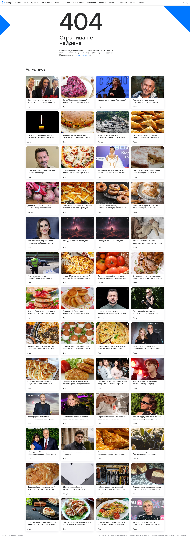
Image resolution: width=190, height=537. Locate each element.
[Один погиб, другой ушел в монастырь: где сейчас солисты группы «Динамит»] (42, 92)
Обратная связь (181, 535)
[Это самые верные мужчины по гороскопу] (77, 444)
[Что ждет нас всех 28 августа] (77, 233)
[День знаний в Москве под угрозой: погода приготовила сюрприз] (147, 303)
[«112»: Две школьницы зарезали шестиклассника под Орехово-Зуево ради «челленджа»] (42, 127)
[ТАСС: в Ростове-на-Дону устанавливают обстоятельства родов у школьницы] (147, 233)
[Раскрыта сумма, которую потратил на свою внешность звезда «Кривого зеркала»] (147, 92)
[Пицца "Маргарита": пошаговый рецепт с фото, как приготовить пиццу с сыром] (77, 268)
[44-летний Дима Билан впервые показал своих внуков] (42, 162)
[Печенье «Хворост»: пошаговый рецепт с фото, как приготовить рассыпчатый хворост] (42, 479)
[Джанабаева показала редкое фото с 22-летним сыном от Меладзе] (77, 409)
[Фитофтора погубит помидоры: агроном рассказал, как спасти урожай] (112, 268)
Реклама (21, 535)
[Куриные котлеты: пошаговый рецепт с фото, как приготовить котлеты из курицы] (77, 374)
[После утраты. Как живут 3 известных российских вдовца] (42, 409)
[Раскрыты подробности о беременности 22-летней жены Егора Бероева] (147, 338)
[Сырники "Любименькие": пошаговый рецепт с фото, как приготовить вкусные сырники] (77, 303)
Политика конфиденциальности (139, 535)
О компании (12, 535)
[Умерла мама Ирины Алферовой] (112, 92)
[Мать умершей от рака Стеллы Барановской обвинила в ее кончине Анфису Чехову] (42, 233)
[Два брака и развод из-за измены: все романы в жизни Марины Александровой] (112, 374)
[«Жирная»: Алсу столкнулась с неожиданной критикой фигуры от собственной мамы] (112, 162)
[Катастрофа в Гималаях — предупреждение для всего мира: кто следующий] (112, 127)
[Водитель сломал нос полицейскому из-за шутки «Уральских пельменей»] (42, 268)
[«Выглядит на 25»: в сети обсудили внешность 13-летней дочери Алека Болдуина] (42, 444)
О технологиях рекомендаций (117, 535)
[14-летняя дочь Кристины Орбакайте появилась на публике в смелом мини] (147, 514)
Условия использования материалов (162, 535)
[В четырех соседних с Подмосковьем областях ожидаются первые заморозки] (147, 444)
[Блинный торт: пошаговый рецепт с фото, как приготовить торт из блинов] (147, 479)
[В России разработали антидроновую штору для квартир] (77, 479)
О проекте (102, 535)
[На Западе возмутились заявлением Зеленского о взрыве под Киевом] (112, 303)
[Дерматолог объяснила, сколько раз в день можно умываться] (112, 409)
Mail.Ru (4, 535)
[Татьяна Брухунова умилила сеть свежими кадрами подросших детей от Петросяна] (147, 409)
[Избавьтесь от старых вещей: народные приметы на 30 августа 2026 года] (112, 479)
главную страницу (83, 55)
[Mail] (3, 2)
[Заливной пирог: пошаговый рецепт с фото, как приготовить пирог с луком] (77, 127)
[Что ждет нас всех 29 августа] (112, 233)
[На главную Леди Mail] (8, 2)
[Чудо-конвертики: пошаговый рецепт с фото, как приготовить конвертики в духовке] (147, 127)
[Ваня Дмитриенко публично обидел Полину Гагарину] (147, 374)
